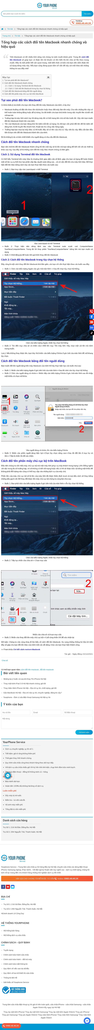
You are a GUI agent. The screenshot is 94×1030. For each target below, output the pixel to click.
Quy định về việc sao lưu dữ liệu (16, 968)
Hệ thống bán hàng (11, 930)
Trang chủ (6, 36)
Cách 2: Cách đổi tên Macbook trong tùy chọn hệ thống (29, 88)
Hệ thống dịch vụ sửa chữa (14, 935)
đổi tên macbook (47, 669)
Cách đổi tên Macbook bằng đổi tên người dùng (23, 91)
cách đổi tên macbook (30, 669)
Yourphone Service (47, 5)
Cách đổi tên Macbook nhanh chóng (18, 83)
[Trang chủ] (2, 29)
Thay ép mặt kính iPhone (13, 1012)
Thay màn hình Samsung (67, 1015)
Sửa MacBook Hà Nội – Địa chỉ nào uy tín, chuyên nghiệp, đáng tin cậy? (32, 693)
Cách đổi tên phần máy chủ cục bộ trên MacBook (23, 94)
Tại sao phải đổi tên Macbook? (16, 80)
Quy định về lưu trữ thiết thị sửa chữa (18, 973)
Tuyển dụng (8, 950)
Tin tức (17, 36)
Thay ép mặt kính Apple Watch (61, 1012)
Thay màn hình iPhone (47, 1015)
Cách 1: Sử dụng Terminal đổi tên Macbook (24, 86)
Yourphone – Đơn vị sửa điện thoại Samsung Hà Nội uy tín (26, 697)
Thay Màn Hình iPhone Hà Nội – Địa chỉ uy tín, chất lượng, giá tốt (30, 688)
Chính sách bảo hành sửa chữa (16, 955)
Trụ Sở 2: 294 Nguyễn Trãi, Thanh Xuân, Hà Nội (22, 909)
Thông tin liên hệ (10, 978)
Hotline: (68, 878)
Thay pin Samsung (9, 1015)
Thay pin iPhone (82, 1012)
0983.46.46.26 (83, 23)
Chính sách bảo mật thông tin (15, 964)
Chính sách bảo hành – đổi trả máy (17, 959)
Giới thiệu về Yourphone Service (16, 982)
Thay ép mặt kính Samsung (36, 1012)
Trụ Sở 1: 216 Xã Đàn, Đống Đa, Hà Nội (19, 904)
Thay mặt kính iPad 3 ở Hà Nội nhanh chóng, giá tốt (24, 683)
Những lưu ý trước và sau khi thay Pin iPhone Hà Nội (24, 679)
